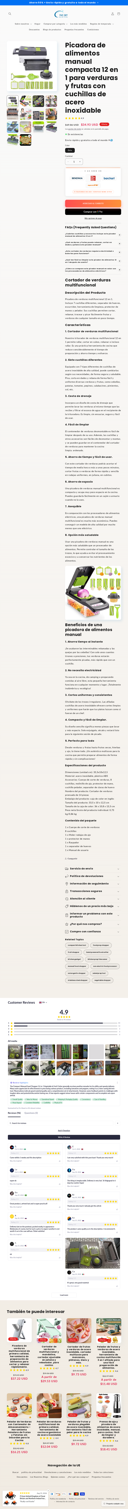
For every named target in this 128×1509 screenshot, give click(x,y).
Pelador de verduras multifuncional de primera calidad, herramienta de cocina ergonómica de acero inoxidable (49, 1428)
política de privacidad (31, 1472)
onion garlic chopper (77, 973)
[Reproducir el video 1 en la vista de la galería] (25, 140)
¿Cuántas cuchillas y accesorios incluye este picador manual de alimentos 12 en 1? (92, 235)
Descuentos (22, 1477)
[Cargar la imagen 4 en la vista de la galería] (51, 101)
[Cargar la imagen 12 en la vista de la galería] (51, 127)
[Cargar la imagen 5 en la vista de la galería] (12, 114)
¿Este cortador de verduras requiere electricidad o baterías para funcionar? (92, 252)
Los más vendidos (82, 1472)
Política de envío (112, 1499)
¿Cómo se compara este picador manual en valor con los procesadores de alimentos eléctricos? (92, 270)
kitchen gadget (74, 959)
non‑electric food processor (105, 966)
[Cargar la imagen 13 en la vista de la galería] (12, 140)
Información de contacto (65, 1501)
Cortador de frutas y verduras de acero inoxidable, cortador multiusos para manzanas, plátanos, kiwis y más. (78, 1355)
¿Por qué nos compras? (78, 1477)
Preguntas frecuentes (101, 1477)
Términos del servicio (96, 1499)
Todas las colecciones (103, 1472)
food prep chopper (101, 945)
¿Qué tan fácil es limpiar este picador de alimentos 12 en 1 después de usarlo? (92, 261)
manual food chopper (77, 966)
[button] (10, 14)
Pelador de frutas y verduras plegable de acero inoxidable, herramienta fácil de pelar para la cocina (78, 1427)
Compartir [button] (72, 858)
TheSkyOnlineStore (23, 1499)
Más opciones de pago (93, 218)
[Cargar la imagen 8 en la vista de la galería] (51, 114)
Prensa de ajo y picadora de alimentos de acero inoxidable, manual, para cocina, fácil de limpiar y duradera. (108, 1429)
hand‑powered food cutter (97, 952)
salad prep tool (99, 973)
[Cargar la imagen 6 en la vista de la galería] (25, 114)
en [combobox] (43, 1002)
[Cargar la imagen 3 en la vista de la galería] (38, 101)
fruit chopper (73, 952)
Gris (70, 150)
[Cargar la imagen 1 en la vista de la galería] (12, 101)
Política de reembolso (58, 1499)
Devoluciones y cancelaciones (58, 1472)
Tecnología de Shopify (38, 1499)
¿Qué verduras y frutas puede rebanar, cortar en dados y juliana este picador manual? (92, 243)
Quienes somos (58, 1477)
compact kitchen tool (77, 945)
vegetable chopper (102, 980)
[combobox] (117, 1123)
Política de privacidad (77, 1499)
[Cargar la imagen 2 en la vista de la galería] (25, 101)
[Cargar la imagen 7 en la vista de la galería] (38, 114)
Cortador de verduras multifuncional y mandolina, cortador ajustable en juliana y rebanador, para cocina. (49, 1356)
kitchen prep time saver (97, 959)
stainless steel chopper (78, 980)
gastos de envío (74, 129)
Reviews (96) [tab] (14, 1113)
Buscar (15, 1472)
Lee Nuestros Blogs (39, 1477)
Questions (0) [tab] (31, 1113)
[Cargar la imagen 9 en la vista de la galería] (12, 127)
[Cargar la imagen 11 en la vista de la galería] (38, 127)
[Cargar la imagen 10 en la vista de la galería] (25, 127)
